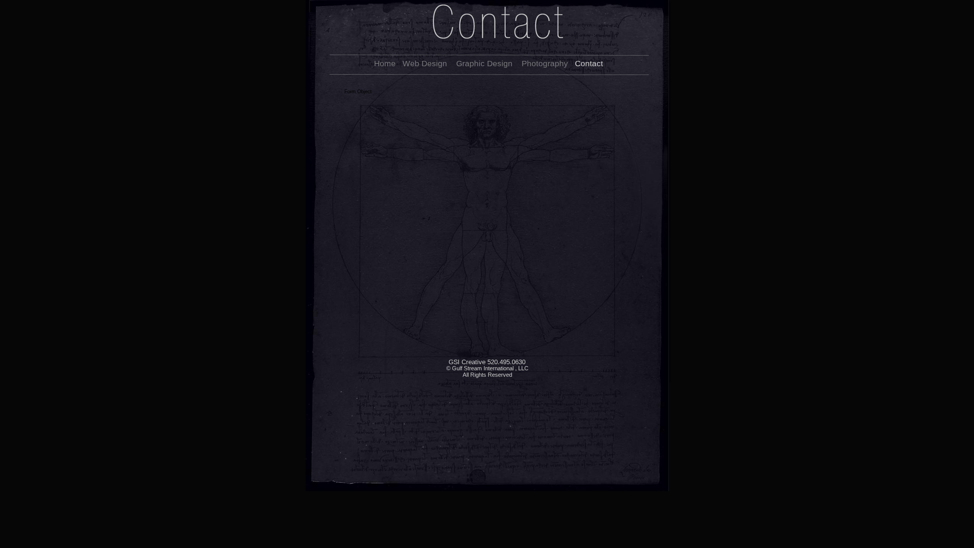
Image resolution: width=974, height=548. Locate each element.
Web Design (425, 63)
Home (385, 63)
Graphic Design (484, 63)
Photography (545, 63)
